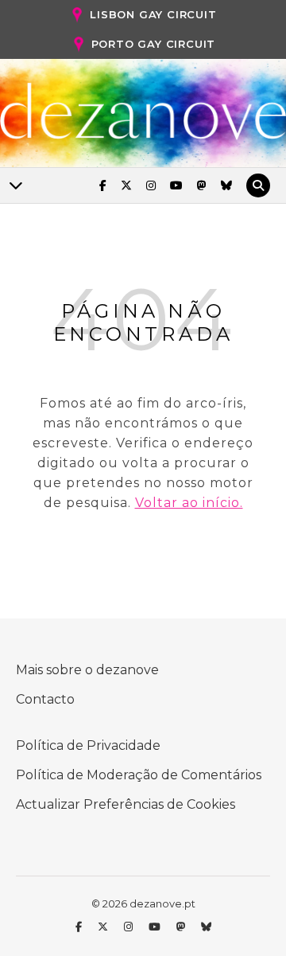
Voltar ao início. (189, 502)
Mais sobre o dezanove (87, 669)
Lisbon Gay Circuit (153, 14)
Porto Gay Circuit (153, 43)
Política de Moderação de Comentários (138, 774)
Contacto (45, 699)
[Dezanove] (143, 111)
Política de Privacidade (88, 745)
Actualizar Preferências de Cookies (125, 804)
